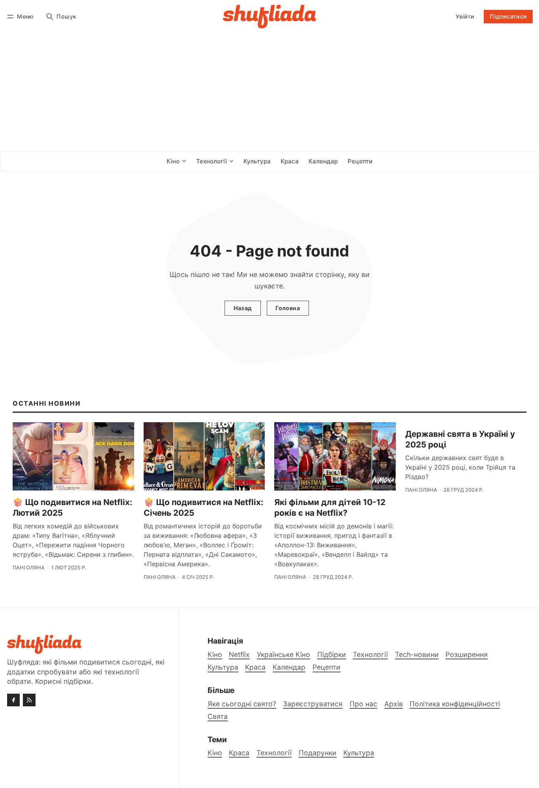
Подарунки (318, 753)
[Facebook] (13, 700)
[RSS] (29, 700)
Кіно (215, 753)
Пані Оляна (29, 568)
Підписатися (508, 16)
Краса (239, 753)
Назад (243, 308)
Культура (358, 753)
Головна (287, 308)
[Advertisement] (269, 92)
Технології (274, 753)
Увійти (465, 16)
